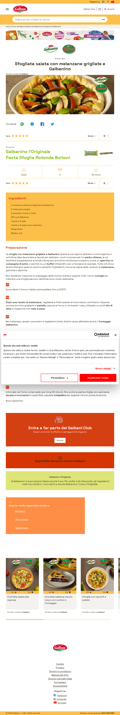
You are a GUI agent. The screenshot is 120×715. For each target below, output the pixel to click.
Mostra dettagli (103, 368)
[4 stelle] (23, 136)
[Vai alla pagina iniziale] (20, 9)
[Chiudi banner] (116, 335)
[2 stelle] (16, 136)
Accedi (60, 440)
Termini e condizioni (60, 671)
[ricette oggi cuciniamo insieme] (60, 35)
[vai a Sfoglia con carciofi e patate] (97, 574)
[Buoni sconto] (100, 9)
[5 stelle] (27, 136)
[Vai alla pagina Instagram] (108, 2)
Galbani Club (89, 9)
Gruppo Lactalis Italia (60, 678)
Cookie (60, 664)
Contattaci (60, 682)
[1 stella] (13, 136)
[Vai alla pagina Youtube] (112, 2)
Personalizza (57, 377)
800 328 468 (108, 713)
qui (22, 357)
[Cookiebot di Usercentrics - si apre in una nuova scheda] (96, 335)
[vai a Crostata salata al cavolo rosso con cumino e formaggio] (59, 574)
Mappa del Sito (60, 675)
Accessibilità (60, 686)
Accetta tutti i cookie (98, 377)
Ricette (14, 27)
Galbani (8, 27)
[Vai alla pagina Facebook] (103, 2)
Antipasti (20, 511)
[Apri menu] (7, 9)
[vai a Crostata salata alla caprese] (22, 574)
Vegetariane (21, 527)
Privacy (60, 667)
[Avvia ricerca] (102, 19)
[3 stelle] (20, 136)
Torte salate (21, 519)
